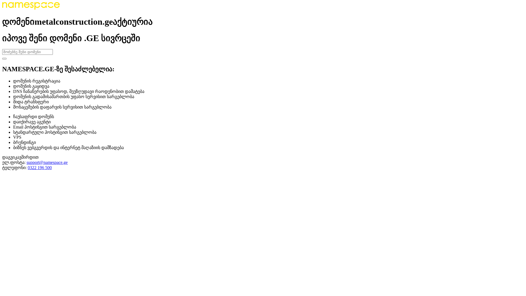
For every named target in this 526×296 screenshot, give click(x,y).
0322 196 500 (40, 167)
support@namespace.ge (47, 162)
